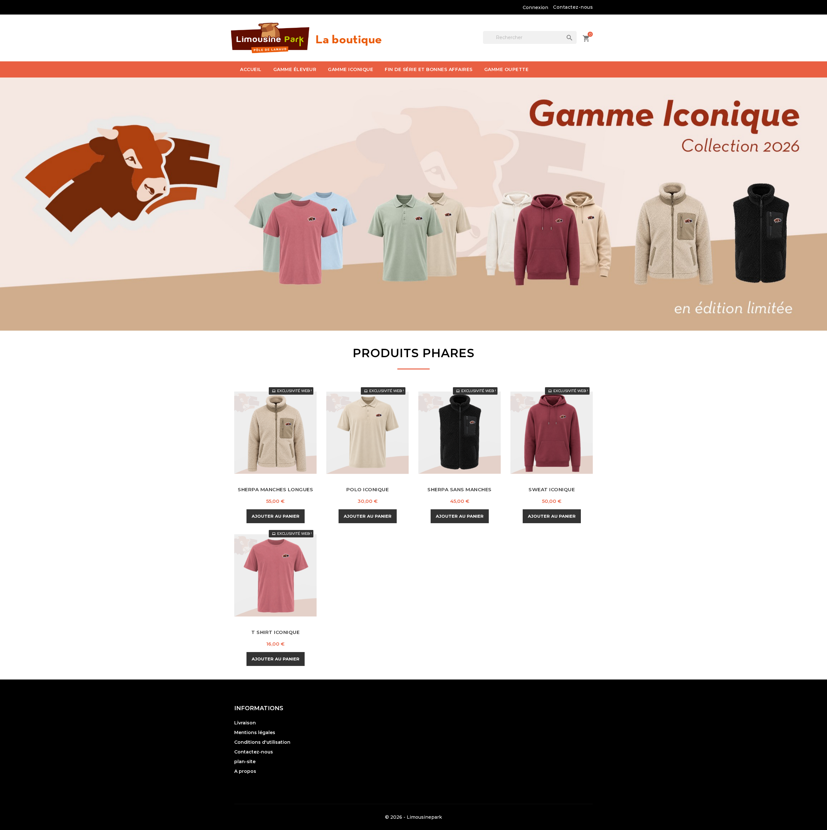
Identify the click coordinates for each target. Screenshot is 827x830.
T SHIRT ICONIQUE (275, 632)
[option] (413, 204)
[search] (563, 31)
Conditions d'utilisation (262, 742)
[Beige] (269, 438)
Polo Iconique (367, 489)
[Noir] (281, 438)
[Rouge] (562, 438)
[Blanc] (551, 438)
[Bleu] (269, 581)
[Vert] (373, 438)
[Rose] (292, 581)
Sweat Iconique (552, 489)
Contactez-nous (573, 7)
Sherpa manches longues (275, 489)
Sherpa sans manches (459, 489)
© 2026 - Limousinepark (413, 817)
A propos (245, 771)
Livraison (245, 723)
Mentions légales (254, 732)
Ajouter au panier (275, 516)
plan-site (245, 761)
